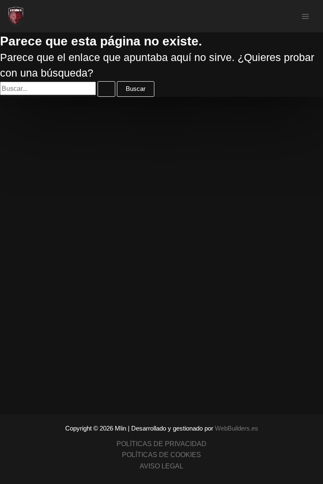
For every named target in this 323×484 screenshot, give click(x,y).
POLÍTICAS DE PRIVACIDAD (161, 443)
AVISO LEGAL (161, 466)
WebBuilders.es (236, 428)
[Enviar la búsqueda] (106, 89)
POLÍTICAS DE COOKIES (161, 454)
